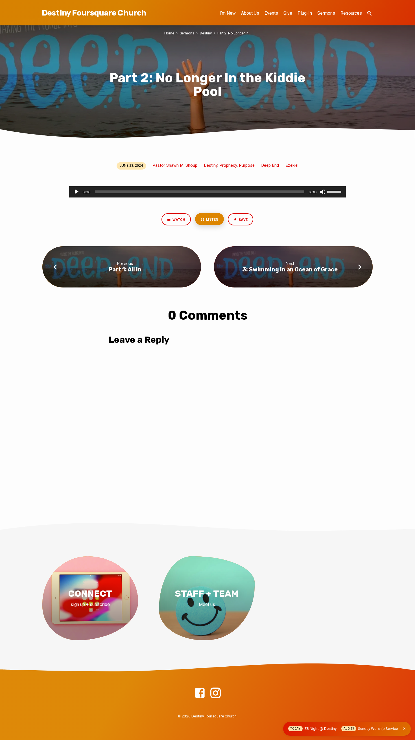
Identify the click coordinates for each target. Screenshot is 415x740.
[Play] (76, 192)
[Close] (404, 728)
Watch (178, 220)
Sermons (326, 13)
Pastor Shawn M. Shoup (174, 165)
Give (287, 13)
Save (243, 220)
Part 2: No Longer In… (234, 33)
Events (271, 13)
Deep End (270, 165)
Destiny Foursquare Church (94, 12)
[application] (207, 191)
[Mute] (323, 192)
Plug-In (305, 13)
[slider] (335, 191)
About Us (250, 13)
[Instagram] (215, 693)
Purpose (247, 165)
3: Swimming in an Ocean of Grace (290, 269)
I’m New (228, 13)
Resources (351, 13)
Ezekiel (291, 165)
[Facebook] (199, 693)
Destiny (206, 33)
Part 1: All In (125, 269)
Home (169, 33)
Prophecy (228, 165)
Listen (211, 219)
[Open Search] (369, 13)
